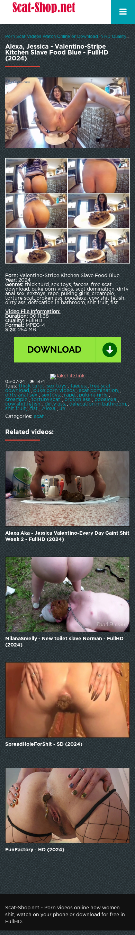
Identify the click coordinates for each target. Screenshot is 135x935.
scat (39, 417)
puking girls (93, 395)
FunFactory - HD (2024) (34, 850)
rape (69, 395)
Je (62, 409)
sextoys (51, 395)
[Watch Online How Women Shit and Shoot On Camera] (43, 12)
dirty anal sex (21, 395)
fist (34, 409)
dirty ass (55, 404)
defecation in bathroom (97, 404)
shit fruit (15, 409)
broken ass (77, 400)
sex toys (56, 386)
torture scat (46, 400)
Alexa (48, 409)
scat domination (98, 391)
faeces (78, 386)
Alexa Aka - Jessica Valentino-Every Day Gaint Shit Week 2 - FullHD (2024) (67, 536)
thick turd (31, 386)
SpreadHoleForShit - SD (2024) (43, 744)
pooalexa (105, 400)
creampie (16, 400)
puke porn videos (54, 391)
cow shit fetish (22, 404)
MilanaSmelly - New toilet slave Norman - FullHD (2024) (64, 642)
